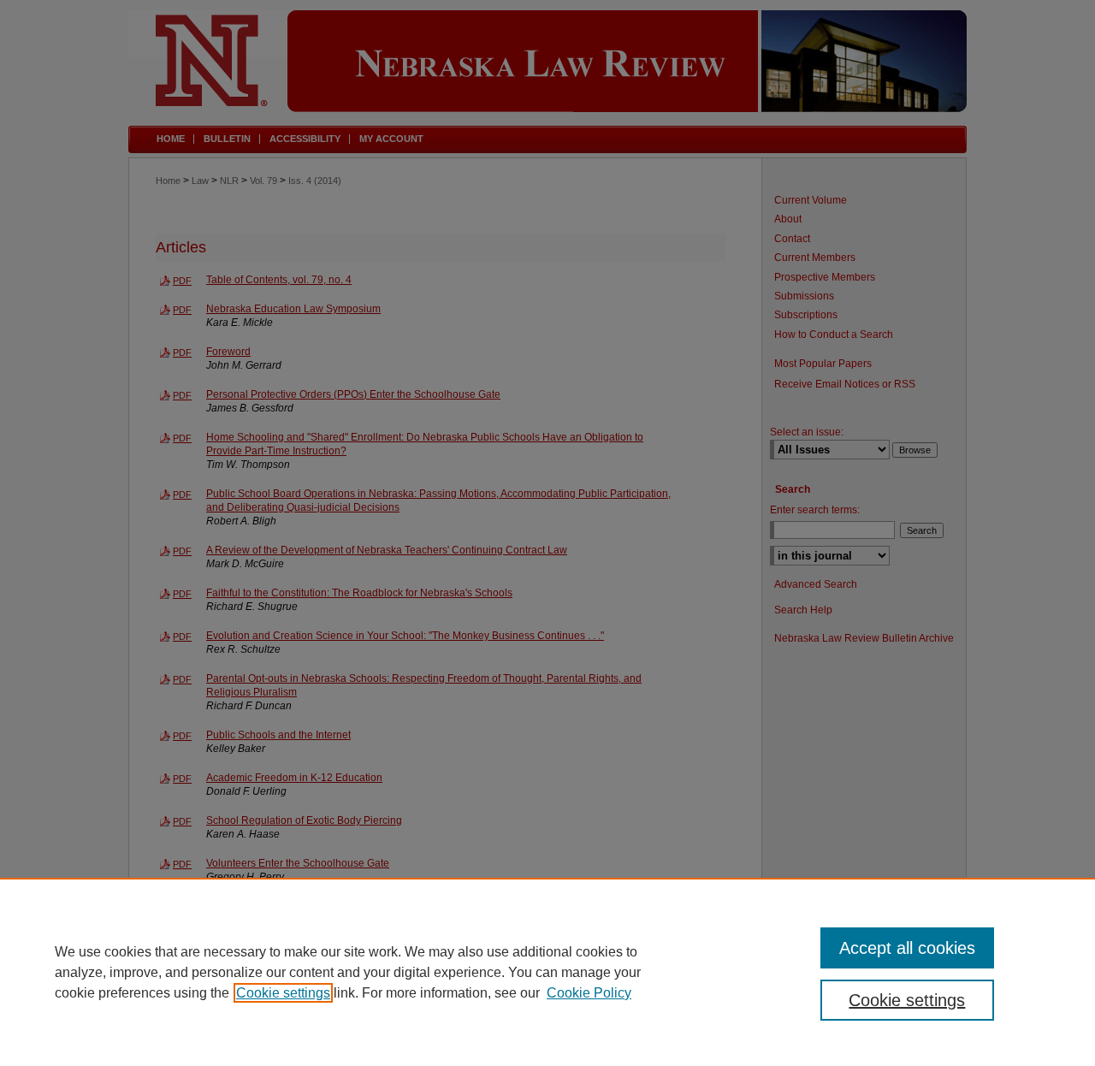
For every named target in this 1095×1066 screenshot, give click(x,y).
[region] (547, 972)
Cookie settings (283, 993)
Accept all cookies (907, 948)
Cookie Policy (589, 993)
